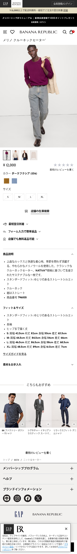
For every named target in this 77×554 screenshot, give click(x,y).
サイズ (7, 189)
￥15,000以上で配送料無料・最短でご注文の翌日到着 (38, 10)
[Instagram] (17, 498)
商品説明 (8, 254)
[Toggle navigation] (5, 32)
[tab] (38, 224)
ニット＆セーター (32, 460)
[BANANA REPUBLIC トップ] (38, 32)
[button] (63, 4)
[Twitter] (38, 498)
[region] (35, 537)
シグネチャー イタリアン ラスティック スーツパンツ (39, 432)
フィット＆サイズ (13, 308)
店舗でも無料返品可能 (21, 239)
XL (42, 197)
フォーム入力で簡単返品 (22, 231)
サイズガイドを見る (15, 354)
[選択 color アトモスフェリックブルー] (14, 180)
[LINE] (6, 498)
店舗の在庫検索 (40, 211)
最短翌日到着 (16, 224)
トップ (6, 460)
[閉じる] (66, 529)
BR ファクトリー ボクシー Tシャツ (13, 432)
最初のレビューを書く (62, 170)
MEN (16, 460)
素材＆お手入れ (12, 364)
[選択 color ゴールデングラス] (6, 180)
